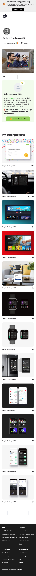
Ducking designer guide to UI (9, 537)
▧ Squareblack (12, 569)
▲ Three (20, 569)
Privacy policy (21, 5)
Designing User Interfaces (8, 534)
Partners (21, 562)
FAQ (20, 559)
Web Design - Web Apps (25, 537)
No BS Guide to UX (7, 531)
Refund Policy (22, 556)
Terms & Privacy (23, 552)
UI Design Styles (6, 540)
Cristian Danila (10, 43)
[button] (4, 24)
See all (20, 544)
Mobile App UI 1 (23, 531)
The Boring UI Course (24, 540)
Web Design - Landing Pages (26, 534)
